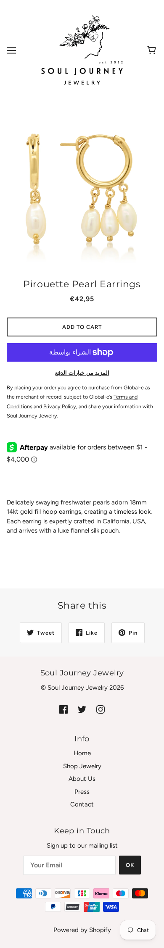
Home (82, 753)
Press (82, 792)
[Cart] (153, 50)
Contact (82, 804)
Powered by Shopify (82, 930)
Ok (130, 865)
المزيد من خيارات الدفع (82, 373)
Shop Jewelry (82, 766)
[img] (63, 709)
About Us (82, 779)
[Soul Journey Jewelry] (82, 50)
